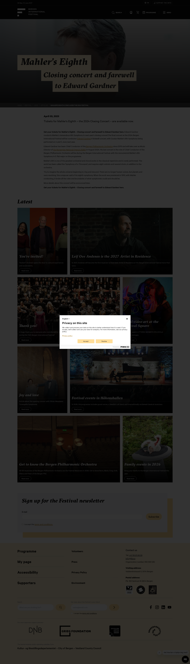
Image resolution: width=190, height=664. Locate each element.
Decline (104, 341)
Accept (86, 341)
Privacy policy (67, 336)
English (65, 319)
